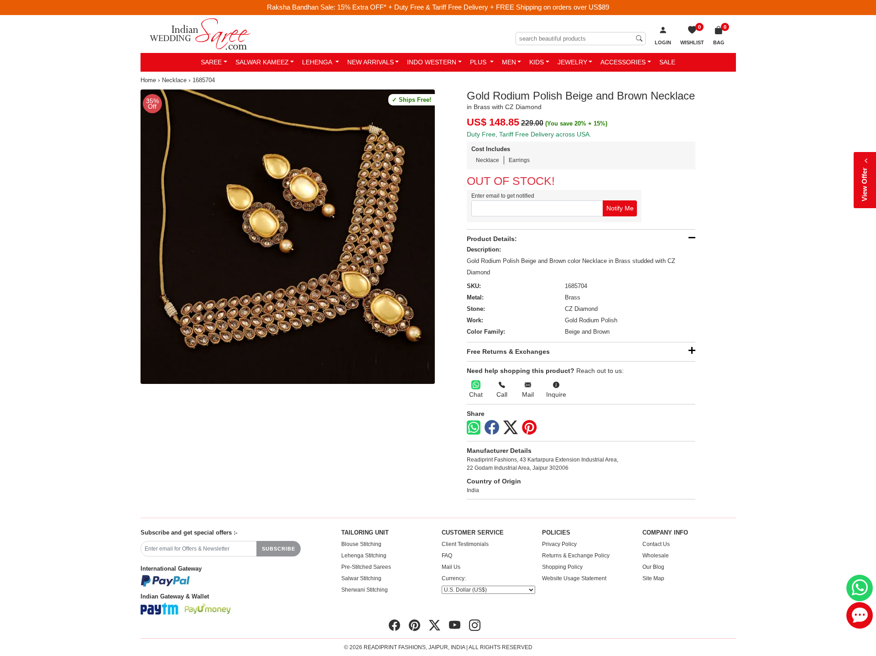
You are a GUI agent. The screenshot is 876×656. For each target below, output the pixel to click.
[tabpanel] (288, 236)
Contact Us (656, 544)
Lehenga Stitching (363, 555)
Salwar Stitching (361, 578)
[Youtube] (454, 625)
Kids (536, 62)
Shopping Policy (562, 567)
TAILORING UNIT (365, 533)
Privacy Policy (559, 544)
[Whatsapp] (473, 427)
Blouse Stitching (361, 544)
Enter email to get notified (502, 196)
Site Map (653, 578)
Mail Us (451, 567)
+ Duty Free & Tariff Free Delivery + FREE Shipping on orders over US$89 (498, 7)
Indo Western (431, 62)
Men (509, 62)
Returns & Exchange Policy (576, 555)
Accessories (623, 62)
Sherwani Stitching (364, 590)
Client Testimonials (465, 544)
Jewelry (572, 62)
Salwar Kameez (262, 62)
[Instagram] (474, 625)
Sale (667, 62)
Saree (211, 62)
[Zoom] (288, 236)
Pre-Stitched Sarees (366, 567)
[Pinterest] (529, 428)
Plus (479, 62)
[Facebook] (492, 428)
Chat (476, 394)
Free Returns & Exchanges (508, 351)
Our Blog (653, 567)
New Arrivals (370, 62)
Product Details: (492, 238)
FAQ (447, 555)
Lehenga (318, 62)
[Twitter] (510, 428)
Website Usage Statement (574, 578)
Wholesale (655, 555)
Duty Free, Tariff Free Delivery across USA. (529, 134)
